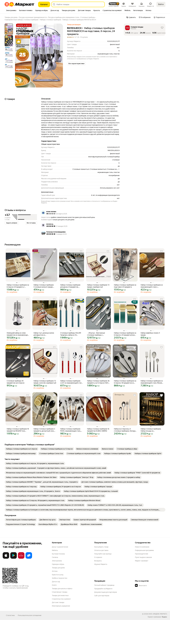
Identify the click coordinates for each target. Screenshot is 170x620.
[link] (22, 449)
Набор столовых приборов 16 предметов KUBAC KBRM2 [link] (98, 430)
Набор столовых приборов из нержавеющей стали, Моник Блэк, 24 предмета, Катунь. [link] (152, 382)
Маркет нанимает (141, 561)
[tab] (11, 10)
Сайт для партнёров (101, 596)
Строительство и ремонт (61, 599)
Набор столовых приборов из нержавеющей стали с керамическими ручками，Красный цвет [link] (152, 286)
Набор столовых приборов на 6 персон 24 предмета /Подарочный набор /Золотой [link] (18, 286)
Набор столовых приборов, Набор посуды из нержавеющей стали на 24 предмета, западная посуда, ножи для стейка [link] (151, 430)
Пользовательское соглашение (29, 615)
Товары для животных (60, 595)
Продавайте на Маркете (103, 589)
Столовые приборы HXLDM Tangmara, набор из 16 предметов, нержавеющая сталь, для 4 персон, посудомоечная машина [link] (70, 334)
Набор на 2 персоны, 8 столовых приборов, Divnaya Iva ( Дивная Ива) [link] (124, 430)
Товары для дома (58, 568)
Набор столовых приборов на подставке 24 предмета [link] (125, 286)
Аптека (54, 571)
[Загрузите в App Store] (6, 558)
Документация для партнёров (105, 592)
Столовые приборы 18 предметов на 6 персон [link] (15, 382)
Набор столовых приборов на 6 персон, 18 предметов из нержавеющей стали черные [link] (125, 382)
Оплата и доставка (101, 550)
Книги (54, 585)
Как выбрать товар (101, 547)
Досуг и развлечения (60, 547)
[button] (76, 63)
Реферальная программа (144, 550)
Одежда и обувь (58, 564)
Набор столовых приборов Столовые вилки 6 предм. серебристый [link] (44, 286)
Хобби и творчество (59, 578)
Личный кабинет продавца (104, 585)
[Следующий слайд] (59, 55)
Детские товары (58, 602)
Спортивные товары (59, 592)
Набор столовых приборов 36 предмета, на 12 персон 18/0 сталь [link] (98, 382)
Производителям (141, 554)
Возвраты (98, 561)
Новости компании (142, 547)
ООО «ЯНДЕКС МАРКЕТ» (157, 614)
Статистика (10, 615)
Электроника (57, 561)
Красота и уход (57, 575)
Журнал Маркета (100, 564)
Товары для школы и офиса (62, 588)
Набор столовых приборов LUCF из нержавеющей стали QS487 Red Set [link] (71, 382)
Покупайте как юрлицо (102, 554)
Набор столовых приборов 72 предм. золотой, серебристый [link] (45, 382)
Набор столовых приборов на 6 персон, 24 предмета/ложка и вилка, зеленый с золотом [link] (125, 334)
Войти (161, 4)
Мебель (55, 550)
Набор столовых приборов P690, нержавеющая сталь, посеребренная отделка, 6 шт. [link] (71, 430)
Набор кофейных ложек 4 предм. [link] (150, 334)
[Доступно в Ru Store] (29, 558)
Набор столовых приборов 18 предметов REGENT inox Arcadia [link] (18, 430)
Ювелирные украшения (61, 606)
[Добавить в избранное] (27, 251)
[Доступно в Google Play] (13, 558)
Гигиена (55, 557)
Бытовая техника (58, 554)
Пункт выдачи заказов (143, 557)
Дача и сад (56, 582)
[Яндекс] (164, 617)
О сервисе (98, 557)
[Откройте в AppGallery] (21, 558)
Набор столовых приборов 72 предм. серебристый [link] (98, 286)
